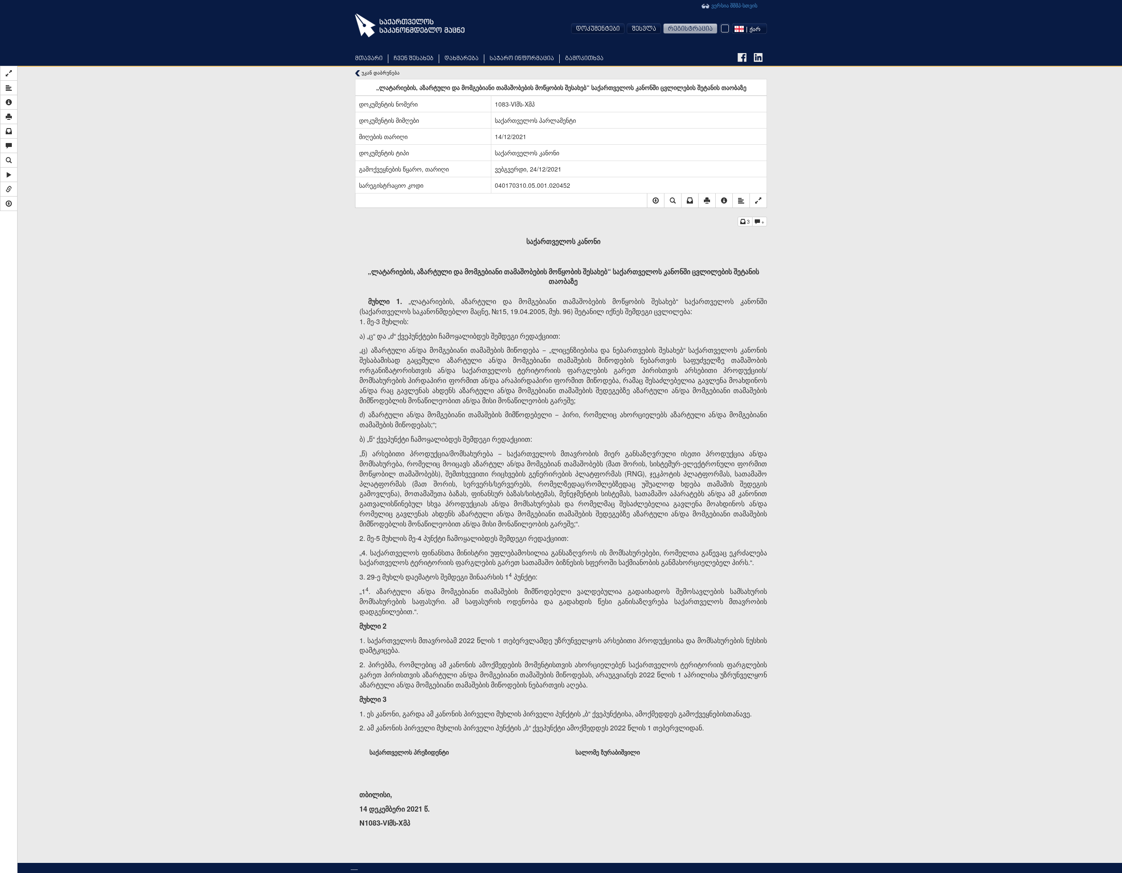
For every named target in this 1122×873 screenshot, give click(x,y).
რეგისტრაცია (690, 29)
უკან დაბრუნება (380, 72)
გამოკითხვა (584, 58)
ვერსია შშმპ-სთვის (733, 5)
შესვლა (644, 29)
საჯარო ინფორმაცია (522, 58)
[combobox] (749, 28)
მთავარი (369, 58)
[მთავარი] (410, 25)
